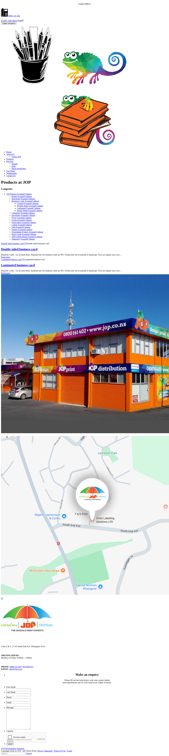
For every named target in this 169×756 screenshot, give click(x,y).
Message (10, 707)
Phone (9, 697)
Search (29, 753)
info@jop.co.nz (16, 669)
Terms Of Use (60, 751)
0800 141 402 (14, 16)
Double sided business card (12, 243)
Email (8, 702)
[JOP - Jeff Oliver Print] (11, 20)
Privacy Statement (44, 751)
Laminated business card (11, 259)
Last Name (10, 692)
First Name (11, 687)
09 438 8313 (28, 667)
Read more (5, 257)
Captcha (9, 731)
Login (69, 751)
